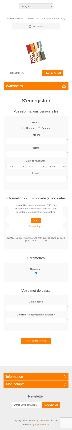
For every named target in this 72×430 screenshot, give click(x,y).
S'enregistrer (15, 19)
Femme (46, 128)
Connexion (33, 19)
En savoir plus (36, 226)
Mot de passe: (36, 301)
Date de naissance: (36, 160)
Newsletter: (36, 269)
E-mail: (36, 173)
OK (36, 220)
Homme (30, 128)
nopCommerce (42, 424)
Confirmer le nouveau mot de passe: (36, 314)
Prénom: (36, 134)
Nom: (36, 147)
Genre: (36, 122)
